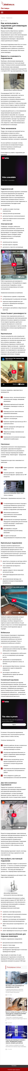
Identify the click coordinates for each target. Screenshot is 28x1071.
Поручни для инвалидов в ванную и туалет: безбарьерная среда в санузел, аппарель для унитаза (15, 1041)
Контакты (14, 1065)
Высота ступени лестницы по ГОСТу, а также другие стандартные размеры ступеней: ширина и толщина (16, 1013)
